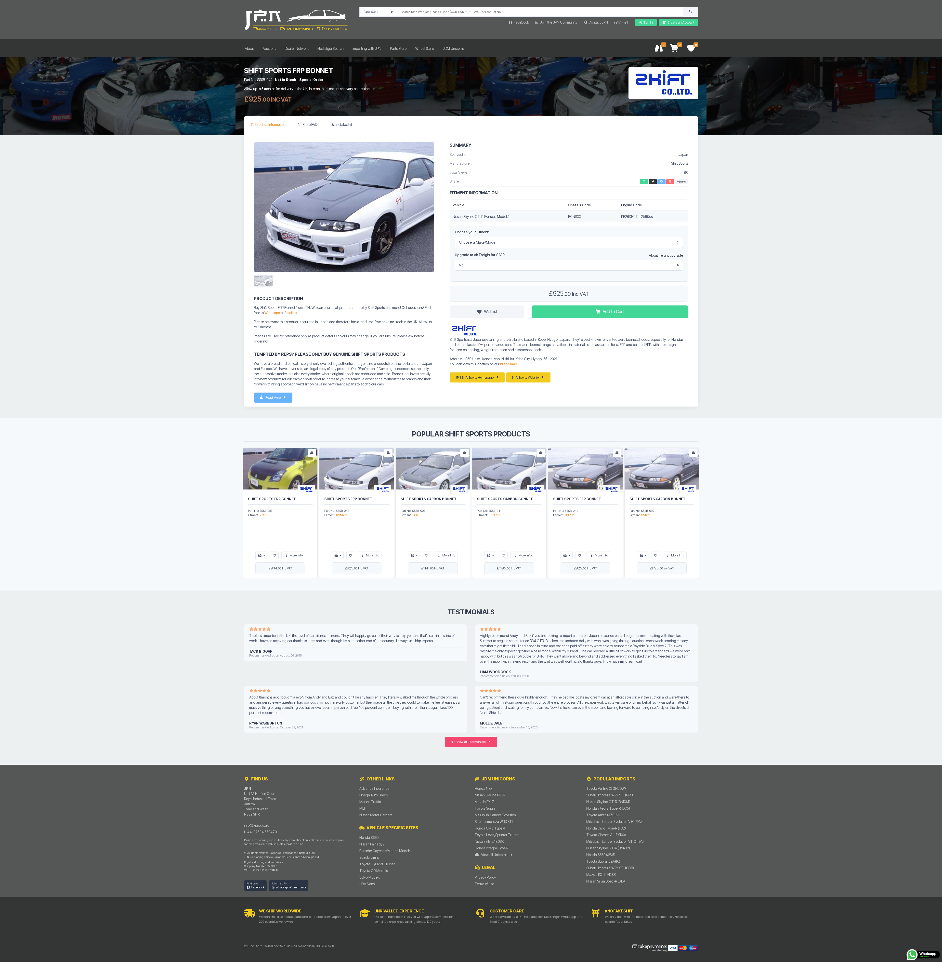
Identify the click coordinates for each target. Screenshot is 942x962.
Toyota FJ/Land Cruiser (377, 864)
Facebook (521, 22)
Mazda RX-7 (484, 802)
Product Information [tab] (270, 124)
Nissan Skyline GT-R (490, 795)
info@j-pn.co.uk (256, 825)
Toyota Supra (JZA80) (603, 861)
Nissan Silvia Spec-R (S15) (605, 881)
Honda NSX (483, 788)
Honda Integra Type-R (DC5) (608, 808)
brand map (508, 364)
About (249, 48)
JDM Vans (367, 884)
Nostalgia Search (330, 48)
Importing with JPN (367, 48)
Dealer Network (297, 48)
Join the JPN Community (558, 22)
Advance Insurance (374, 788)
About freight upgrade (666, 255)
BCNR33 (341, 515)
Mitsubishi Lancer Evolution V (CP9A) (614, 821)
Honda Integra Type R (491, 848)
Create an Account (680, 22)
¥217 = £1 (621, 22)
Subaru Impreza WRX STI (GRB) (610, 795)
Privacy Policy (485, 877)
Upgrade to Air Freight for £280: (480, 255)
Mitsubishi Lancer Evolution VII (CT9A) (615, 841)
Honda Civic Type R (490, 828)
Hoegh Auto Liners (373, 795)
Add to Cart (613, 311)
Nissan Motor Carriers (375, 815)
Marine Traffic (370, 802)
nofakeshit (344, 124)
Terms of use (484, 884)
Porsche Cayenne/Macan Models (384, 851)
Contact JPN (598, 22)
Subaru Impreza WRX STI (494, 821)
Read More (273, 397)
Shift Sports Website (525, 377)
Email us (291, 313)
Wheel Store (424, 48)
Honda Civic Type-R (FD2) (606, 828)
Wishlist (490, 311)
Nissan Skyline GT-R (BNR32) (608, 848)
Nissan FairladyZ (372, 844)
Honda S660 (369, 837)
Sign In (648, 22)
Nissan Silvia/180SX (489, 841)
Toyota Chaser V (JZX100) (606, 835)
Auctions (269, 48)
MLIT (363, 808)
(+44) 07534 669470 (260, 832)
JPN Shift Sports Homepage (474, 377)
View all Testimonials (471, 742)
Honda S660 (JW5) (600, 855)
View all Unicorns (494, 855)
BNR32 (569, 515)
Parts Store (398, 48)
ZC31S (264, 515)
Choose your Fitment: (472, 232)
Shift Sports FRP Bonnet (272, 499)
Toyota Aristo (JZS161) (603, 815)
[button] (255, 885)
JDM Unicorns (453, 48)
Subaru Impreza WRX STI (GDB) (610, 868)
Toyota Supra (485, 808)
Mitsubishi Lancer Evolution (495, 815)
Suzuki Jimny (369, 857)
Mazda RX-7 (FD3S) (601, 874)
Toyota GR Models (373, 871)
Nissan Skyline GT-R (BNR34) (608, 802)
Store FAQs (310, 124)
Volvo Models (369, 877)
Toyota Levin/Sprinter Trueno (497, 835)
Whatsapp (272, 313)
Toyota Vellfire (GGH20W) (606, 788)
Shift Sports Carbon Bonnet (429, 499)
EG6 (415, 515)
